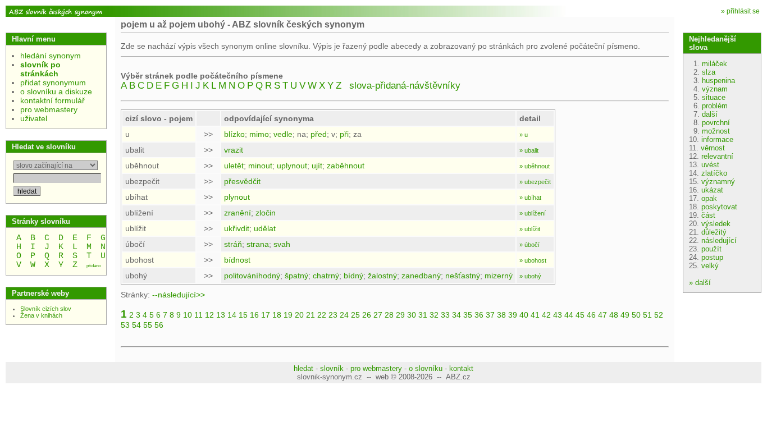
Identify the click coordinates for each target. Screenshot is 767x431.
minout (260, 165)
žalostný (382, 275)
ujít (317, 165)
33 (445, 314)
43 (557, 314)
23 (332, 314)
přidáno (93, 265)
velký (710, 266)
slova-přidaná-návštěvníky (405, 85)
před (319, 134)
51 (647, 314)
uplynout (292, 165)
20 (299, 314)
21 (310, 314)
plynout (237, 196)
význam (715, 89)
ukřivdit (236, 228)
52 (658, 314)
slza (708, 72)
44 (568, 314)
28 (389, 314)
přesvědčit (242, 181)
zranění (237, 212)
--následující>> (178, 294)
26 (366, 314)
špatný (296, 275)
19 (288, 314)
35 (467, 314)
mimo (259, 134)
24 (344, 314)
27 (377, 314)
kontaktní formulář (52, 100)
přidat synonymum (53, 82)
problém (715, 106)
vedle (283, 134)
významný (718, 181)
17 (265, 314)
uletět (234, 165)
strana (257, 244)
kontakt (461, 368)
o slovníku (425, 368)
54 (136, 324)
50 (636, 314)
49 (624, 314)
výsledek (716, 223)
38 (501, 314)
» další (700, 282)
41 (535, 314)
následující (719, 240)
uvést (710, 165)
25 (355, 314)
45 (580, 314)
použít (711, 249)
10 (187, 314)
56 (158, 324)
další (710, 114)
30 (411, 314)
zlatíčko (714, 173)
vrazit (233, 149)
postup (712, 257)
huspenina (718, 80)
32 (434, 314)
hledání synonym (50, 55)
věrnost (713, 148)
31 (422, 314)
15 (243, 314)
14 (231, 314)
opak (709, 198)
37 (490, 314)
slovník (332, 368)
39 (512, 314)
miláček (714, 63)
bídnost (237, 259)
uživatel (33, 118)
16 (254, 314)
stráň (233, 244)
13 (220, 314)
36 (478, 314)
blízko (234, 134)
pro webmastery (48, 109)
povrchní (716, 122)
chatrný (326, 275)
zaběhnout (345, 165)
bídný (353, 275)
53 (125, 324)
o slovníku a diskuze (56, 91)
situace (713, 97)
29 (400, 314)
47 (602, 314)
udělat (265, 228)
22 (321, 314)
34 (456, 314)
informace (717, 139)
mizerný (499, 275)
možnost (716, 131)
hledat (303, 368)
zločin (265, 212)
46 (591, 314)
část (708, 215)
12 (209, 314)
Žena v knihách (41, 315)
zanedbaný (421, 275)
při (344, 134)
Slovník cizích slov (45, 308)
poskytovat (719, 207)
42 (546, 314)
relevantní (717, 156)
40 (523, 314)
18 (276, 314)
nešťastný (462, 275)
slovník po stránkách (40, 69)
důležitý (714, 232)
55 (147, 324)
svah (281, 244)
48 (613, 314)
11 (198, 314)
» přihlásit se (740, 11)
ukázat (712, 190)
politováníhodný (252, 275)
